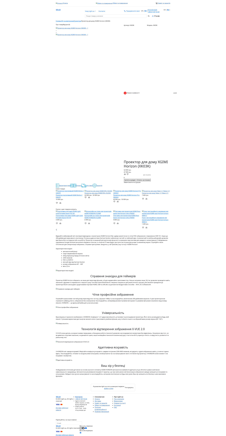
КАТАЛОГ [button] (70, 16)
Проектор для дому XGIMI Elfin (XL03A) (97, 193)
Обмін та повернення (120, 3)
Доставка (98, 401)
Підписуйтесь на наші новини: (66, 420)
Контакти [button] (102, 11)
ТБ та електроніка (67, 21)
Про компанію (119, 399)
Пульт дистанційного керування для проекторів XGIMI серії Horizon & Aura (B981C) (155, 220)
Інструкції (117, 405)
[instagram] (81, 428)
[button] (113, 205)
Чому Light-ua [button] (90, 11)
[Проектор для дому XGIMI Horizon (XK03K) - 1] (72, 28)
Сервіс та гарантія (163, 3)
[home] (57, 397)
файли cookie (108, 389)
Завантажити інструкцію (132, 182)
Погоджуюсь (129, 387)
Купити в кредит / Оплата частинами (137, 180)
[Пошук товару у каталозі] (149, 16)
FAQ (115, 407)
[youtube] (86, 428)
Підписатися (87, 423)
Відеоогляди (118, 401)
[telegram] (80, 433)
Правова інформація (102, 412)
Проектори (77, 21)
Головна (58, 21)
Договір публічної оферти (65, 435)
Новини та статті (120, 403)
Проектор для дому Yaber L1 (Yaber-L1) (155, 193)
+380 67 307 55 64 (153, 11)
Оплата (97, 399)
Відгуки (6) (66, 25)
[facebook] (83, 428)
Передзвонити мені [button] (133, 11)
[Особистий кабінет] (153, 16)
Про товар (59, 25)
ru (146, 11)
